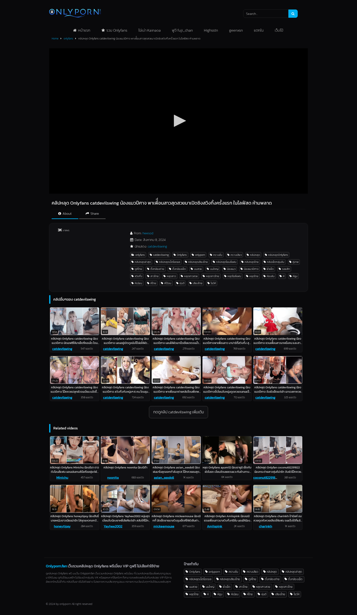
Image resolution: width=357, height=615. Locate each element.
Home (55, 38)
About (67, 213)
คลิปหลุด (255, 255)
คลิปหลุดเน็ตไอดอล (169, 262)
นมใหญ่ (214, 269)
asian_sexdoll (164, 477)
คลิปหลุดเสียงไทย (198, 262)
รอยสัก (286, 269)
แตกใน (259, 30)
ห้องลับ (271, 276)
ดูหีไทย (138, 269)
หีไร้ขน (167, 283)
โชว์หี (213, 283)
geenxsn (236, 30)
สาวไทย (154, 276)
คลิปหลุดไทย (252, 262)
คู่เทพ (296, 262)
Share (94, 213)
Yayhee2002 (113, 526)
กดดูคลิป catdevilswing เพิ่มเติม (178, 412)
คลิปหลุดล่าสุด (143, 262)
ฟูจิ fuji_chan (182, 30)
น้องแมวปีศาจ (251, 269)
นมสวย (198, 269)
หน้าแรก (84, 30)
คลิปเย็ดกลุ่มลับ (275, 262)
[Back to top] (344, 603)
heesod (148, 233)
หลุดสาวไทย (212, 276)
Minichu (62, 477)
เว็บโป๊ (279, 30)
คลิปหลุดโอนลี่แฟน (226, 262)
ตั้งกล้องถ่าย (157, 269)
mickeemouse (164, 526)
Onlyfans (182, 255)
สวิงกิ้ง (138, 276)
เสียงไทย (197, 283)
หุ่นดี (182, 283)
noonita (113, 477)
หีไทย (153, 283)
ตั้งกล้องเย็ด (179, 269)
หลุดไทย (253, 276)
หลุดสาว (171, 276)
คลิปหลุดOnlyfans (278, 255)
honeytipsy (62, 526)
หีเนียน (138, 283)
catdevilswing (157, 246)
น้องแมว (231, 269)
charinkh (265, 526)
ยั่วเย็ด (270, 269)
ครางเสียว (236, 255)
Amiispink (214, 526)
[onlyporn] (75, 13)
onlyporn (200, 255)
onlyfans (68, 38)
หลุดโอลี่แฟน (234, 276)
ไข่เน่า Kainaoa (149, 30)
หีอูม (295, 276)
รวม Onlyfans (116, 30)
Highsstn (211, 30)
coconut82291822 (265, 477)
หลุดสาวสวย (191, 276)
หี (283, 276)
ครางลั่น (217, 255)
